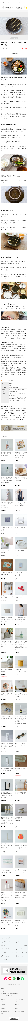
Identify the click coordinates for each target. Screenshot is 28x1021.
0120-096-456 (18, 991)
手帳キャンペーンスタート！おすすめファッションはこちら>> (14, 11)
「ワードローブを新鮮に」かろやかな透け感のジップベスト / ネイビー (20, 504)
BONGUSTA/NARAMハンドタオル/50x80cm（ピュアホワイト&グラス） (7, 870)
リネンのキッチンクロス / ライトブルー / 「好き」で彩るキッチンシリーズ (21, 574)
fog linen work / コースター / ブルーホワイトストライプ (7, 529)
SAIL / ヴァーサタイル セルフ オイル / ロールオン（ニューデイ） (7, 845)
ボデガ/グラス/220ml (20, 527)
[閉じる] (18, 1018)
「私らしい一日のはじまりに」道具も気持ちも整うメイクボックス (21, 479)
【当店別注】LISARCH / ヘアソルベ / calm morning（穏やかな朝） (20, 819)
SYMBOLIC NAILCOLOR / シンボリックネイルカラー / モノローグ (7, 453)
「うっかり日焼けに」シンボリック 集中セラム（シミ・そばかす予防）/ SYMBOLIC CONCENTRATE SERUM (20, 720)
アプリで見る (13, 1018)
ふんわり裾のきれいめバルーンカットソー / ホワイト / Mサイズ (20, 619)
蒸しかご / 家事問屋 (19, 550)
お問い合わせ (17, 1002)
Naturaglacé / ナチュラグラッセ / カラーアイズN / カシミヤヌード (20, 870)
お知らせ (3, 999)
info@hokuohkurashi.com (7, 991)
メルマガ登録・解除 (19, 999)
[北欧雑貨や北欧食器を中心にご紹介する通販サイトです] (14, 7)
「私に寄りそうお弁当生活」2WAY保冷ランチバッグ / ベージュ (7, 619)
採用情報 (17, 1008)
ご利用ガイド (4, 1002)
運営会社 (3, 1008)
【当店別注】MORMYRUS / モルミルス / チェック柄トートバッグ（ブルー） (7, 922)
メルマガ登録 (14, 53)
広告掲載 (3, 1004)
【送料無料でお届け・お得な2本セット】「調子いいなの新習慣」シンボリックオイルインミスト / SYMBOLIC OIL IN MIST (7, 820)
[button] (2, 26)
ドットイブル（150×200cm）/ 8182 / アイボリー (21, 695)
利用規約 (17, 1004)
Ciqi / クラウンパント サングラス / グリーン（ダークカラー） (21, 745)
